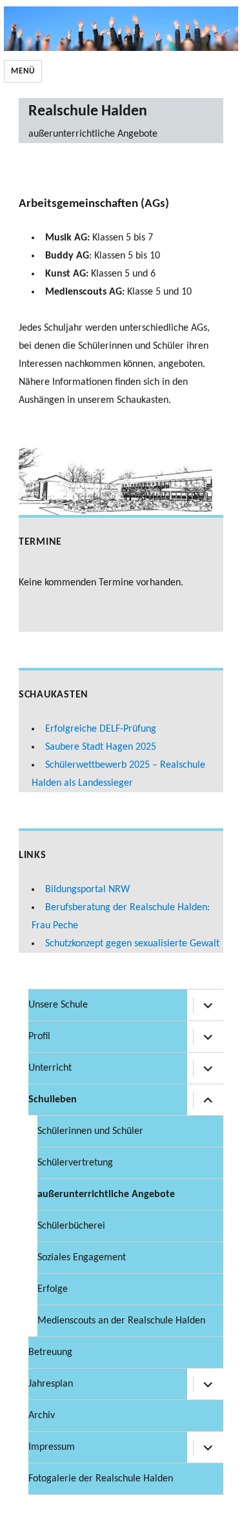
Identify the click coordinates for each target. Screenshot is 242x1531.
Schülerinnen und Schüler (90, 1131)
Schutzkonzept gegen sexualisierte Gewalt (132, 944)
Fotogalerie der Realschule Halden (100, 1479)
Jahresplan (50, 1384)
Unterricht (50, 1068)
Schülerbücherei (71, 1226)
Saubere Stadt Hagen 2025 (100, 747)
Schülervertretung (75, 1163)
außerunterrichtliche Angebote (106, 1194)
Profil (39, 1036)
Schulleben (52, 1100)
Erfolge (52, 1289)
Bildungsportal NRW (87, 889)
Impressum (51, 1447)
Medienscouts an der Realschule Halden (121, 1321)
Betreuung (50, 1352)
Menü (22, 71)
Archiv (41, 1415)
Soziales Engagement (81, 1258)
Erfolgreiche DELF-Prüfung (100, 729)
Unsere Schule (58, 1005)
